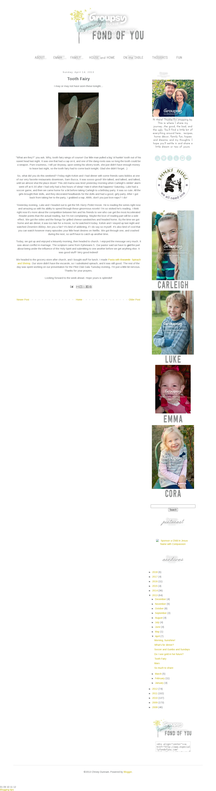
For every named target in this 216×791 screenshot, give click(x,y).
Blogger (128, 772)
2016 (155, 581)
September (161, 613)
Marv (157, 663)
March (158, 673)
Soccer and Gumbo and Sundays (172, 649)
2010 (155, 698)
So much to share (163, 667)
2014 (155, 590)
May (157, 631)
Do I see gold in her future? (169, 654)
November (161, 604)
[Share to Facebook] (87, 286)
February (160, 678)
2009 (155, 702)
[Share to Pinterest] (90, 286)
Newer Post (23, 299)
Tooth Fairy (160, 658)
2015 (155, 586)
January (159, 683)
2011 (155, 693)
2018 (155, 572)
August (159, 617)
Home (79, 299)
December (161, 599)
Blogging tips (7, 789)
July (157, 622)
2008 (155, 707)
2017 (155, 576)
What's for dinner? (164, 644)
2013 (155, 595)
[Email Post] (71, 286)
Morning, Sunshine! (164, 640)
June (158, 627)
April (157, 636)
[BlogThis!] (81, 286)
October (159, 608)
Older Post (134, 299)
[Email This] (77, 286)
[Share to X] (84, 286)
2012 (155, 688)
